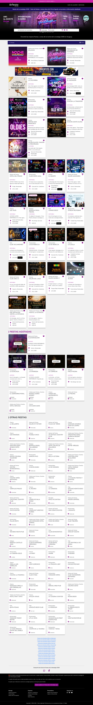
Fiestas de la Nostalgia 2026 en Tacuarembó (46, 645)
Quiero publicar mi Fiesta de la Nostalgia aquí (46, 685)
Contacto (30, 695)
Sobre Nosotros (31, 696)
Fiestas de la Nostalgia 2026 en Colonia (46, 646)
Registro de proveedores (52, 692)
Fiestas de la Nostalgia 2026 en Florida (46, 656)
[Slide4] (48, 32)
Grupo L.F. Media (63, 703)
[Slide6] (53, 32)
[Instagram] (67, 692)
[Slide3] (45, 32)
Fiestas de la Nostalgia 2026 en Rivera (46, 663)
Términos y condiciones (33, 692)
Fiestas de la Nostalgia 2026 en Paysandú (46, 655)
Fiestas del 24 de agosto (14, 695)
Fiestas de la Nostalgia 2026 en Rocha (46, 650)
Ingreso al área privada (52, 694)
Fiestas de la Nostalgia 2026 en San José (46, 643)
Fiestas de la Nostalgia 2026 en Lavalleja (46, 660)
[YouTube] (72, 692)
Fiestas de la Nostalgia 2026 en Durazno (46, 648)
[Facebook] (69, 692)
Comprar (78, 93)
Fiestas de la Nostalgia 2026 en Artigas (46, 658)
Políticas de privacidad (32, 694)
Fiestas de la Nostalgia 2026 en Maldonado (46, 638)
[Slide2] (43, 32)
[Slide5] (50, 32)
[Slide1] (40, 32)
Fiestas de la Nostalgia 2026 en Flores (46, 653)
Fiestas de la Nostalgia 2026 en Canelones (47, 641)
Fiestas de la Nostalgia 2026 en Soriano (46, 651)
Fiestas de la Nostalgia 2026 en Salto (46, 661)
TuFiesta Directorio (12, 692)
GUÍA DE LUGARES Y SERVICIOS (76, 5)
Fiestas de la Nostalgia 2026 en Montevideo (46, 640)
